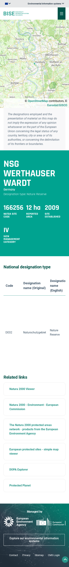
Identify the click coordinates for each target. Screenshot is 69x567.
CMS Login (54, 555)
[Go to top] (65, 559)
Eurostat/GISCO (57, 105)
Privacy (26, 555)
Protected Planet (20, 485)
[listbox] (45, 3)
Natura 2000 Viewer (22, 389)
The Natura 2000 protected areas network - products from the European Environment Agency (33, 429)
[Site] (23, 13)
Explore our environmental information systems (34, 540)
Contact (13, 555)
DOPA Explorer (18, 469)
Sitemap (39, 555)
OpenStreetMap (38, 101)
